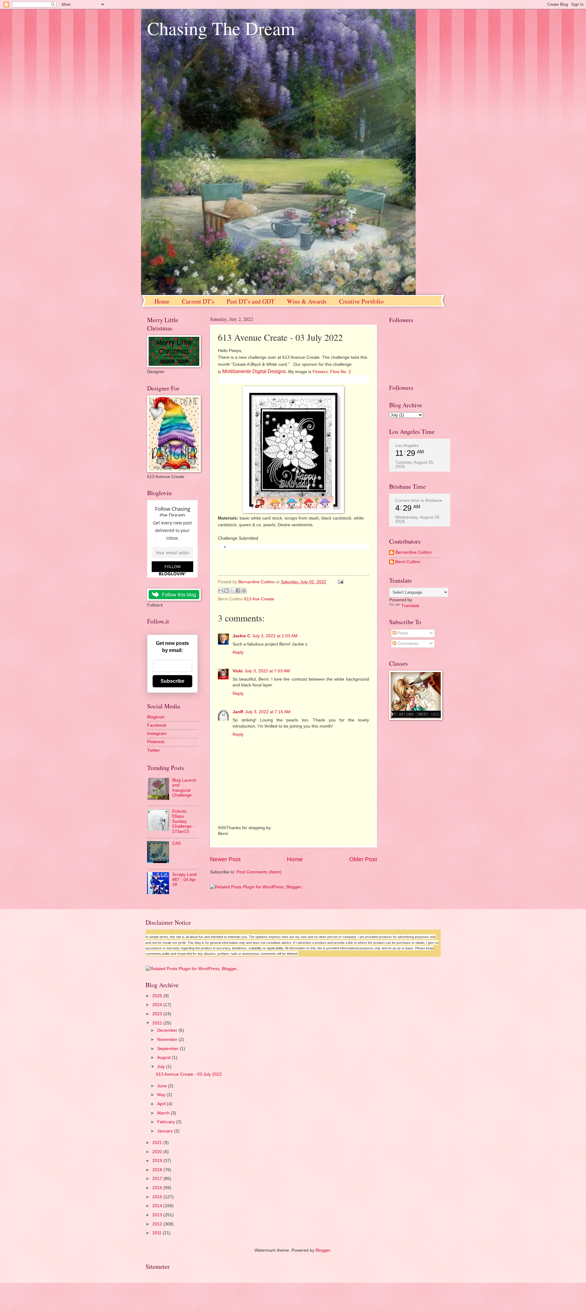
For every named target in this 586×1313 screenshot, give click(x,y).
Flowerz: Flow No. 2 (332, 371)
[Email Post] (339, 582)
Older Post (363, 859)
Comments (407, 643)
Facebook (156, 725)
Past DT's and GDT (250, 301)
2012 (157, 1224)
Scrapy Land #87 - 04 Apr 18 (184, 879)
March (164, 1113)
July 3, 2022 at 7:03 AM (267, 671)
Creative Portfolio (361, 301)
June (162, 1086)
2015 (157, 1197)
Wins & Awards (307, 301)
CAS (176, 843)
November (168, 1039)
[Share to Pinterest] (244, 591)
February (166, 1122)
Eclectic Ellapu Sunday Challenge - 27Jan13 (183, 821)
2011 (157, 1233)
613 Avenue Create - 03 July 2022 (189, 1074)
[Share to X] (232, 591)
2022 (157, 1023)
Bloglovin (156, 717)
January (165, 1131)
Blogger (323, 1250)
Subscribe (172, 681)
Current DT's (198, 301)
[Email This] (221, 591)
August (164, 1057)
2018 (157, 1169)
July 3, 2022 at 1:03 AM (275, 636)
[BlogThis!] (226, 591)
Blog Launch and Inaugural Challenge (184, 788)
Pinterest (155, 741)
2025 (157, 996)
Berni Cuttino (407, 561)
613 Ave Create (259, 599)
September (168, 1048)
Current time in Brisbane (418, 500)
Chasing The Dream (221, 28)
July (161, 1066)
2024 (157, 1004)
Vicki (238, 671)
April (162, 1104)
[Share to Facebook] (238, 591)
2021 (157, 1142)
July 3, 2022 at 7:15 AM (268, 712)
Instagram (157, 733)
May (162, 1094)
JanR (238, 712)
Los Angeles (407, 445)
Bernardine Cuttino (413, 552)
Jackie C (241, 636)
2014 (157, 1205)
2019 (157, 1160)
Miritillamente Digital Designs (254, 371)
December (168, 1030)
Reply (238, 652)
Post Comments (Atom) (259, 872)
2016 (157, 1187)
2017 (157, 1178)
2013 (157, 1215)
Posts (402, 633)
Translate (410, 605)
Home (161, 301)
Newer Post (225, 859)
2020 (157, 1151)
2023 (157, 1014)
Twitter (153, 750)
